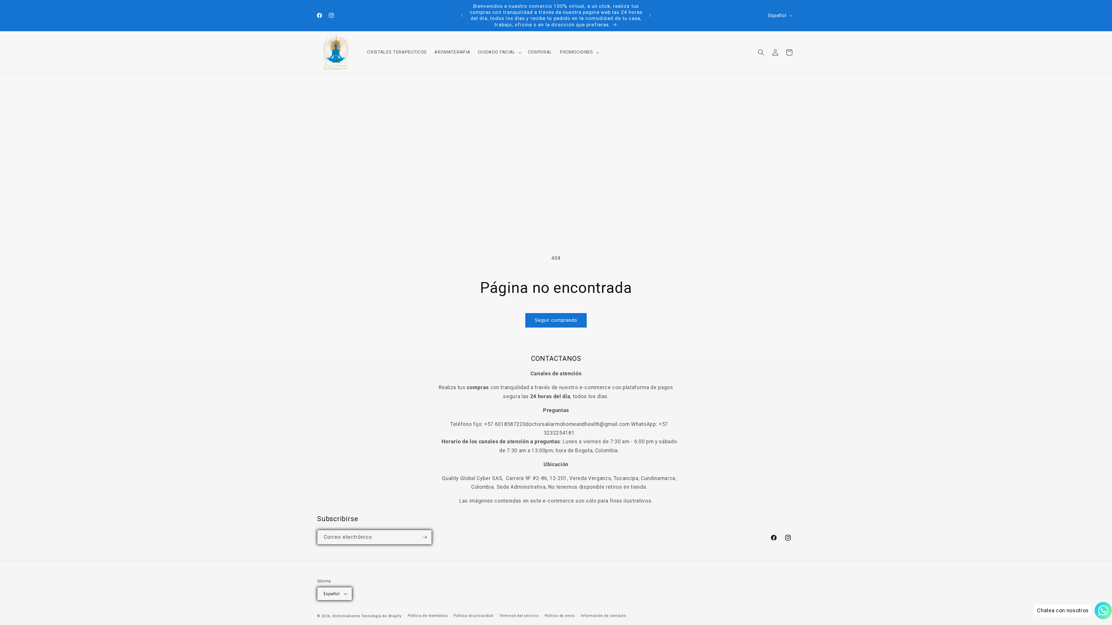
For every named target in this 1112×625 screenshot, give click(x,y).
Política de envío (560, 616)
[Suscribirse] (424, 537)
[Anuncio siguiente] (650, 15)
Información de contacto (603, 616)
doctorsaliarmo (346, 616)
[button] (499, 52)
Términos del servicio (518, 616)
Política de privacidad (473, 616)
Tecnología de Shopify (381, 616)
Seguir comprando (556, 320)
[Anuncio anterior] (462, 15)
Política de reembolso (427, 616)
